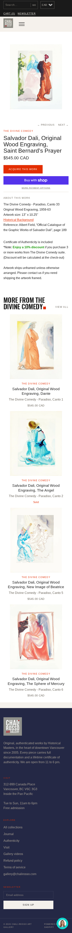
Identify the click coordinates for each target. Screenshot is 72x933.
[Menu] (22, 24)
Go (34, 5)
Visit (6, 847)
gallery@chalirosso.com (19, 874)
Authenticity (11, 840)
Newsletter (27, 13)
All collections (12, 827)
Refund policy (12, 860)
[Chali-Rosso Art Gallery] (8, 24)
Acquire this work (23, 169)
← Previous (46, 125)
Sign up (28, 905)
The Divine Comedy (18, 131)
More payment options (36, 188)
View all (62, 307)
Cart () (9, 13)
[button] (36, 76)
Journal (8, 834)
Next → (63, 125)
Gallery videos (13, 854)
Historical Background (18, 219)
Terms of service (14, 867)
